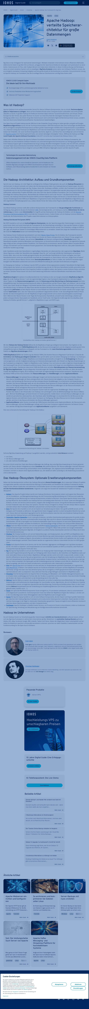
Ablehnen (78, 984)
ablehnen (25, 989)
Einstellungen (15, 984)
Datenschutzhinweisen (19, 988)
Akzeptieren (16, 991)
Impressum (5, 996)
